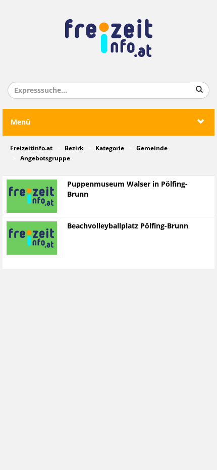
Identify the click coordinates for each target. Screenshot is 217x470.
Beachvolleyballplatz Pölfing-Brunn (127, 226)
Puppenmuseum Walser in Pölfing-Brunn (127, 189)
